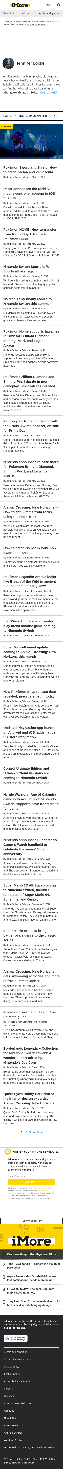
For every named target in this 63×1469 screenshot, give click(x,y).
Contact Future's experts (17, 1359)
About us (9, 1410)
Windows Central (13, 1440)
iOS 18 (25, 13)
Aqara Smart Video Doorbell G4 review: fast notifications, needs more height (32, 1278)
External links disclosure (17, 1403)
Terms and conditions (16, 1351)
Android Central (13, 1432)
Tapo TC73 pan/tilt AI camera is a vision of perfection (33, 1265)
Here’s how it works (36, 24)
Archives (38, 1132)
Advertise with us (14, 1425)
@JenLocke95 (48, 92)
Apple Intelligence (48, 13)
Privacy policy (11, 1366)
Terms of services (40, 1188)
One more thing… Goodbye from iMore (31, 1254)
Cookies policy (12, 1374)
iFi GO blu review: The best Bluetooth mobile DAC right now (30, 1291)
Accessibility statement (17, 1381)
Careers (8, 1388)
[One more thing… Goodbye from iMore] (31, 1241)
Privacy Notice (44, 1190)
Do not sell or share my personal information (29, 1447)
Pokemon (6, 126)
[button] (58, 5)
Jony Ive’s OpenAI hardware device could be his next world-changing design (33, 1303)
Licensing (9, 1396)
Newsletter (10, 1418)
